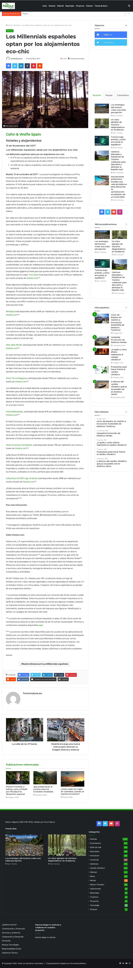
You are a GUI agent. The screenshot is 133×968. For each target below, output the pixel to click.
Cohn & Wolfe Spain (23, 134)
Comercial (94, 860)
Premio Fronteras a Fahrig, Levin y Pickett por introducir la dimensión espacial (16, 790)
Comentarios (123, 95)
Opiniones (94, 864)
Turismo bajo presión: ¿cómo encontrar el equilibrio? (43, 14)
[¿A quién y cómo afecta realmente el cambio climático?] (102, 351)
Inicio (44, 6)
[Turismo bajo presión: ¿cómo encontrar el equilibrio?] (102, 141)
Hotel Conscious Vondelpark (19, 445)
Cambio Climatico (97, 868)
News (92, 876)
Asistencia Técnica (10, 953)
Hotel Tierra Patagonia (16, 378)
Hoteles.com (32, 278)
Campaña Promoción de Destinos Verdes (119, 339)
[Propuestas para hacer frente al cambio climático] (102, 370)
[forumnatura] (8, 6)
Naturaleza (94, 851)
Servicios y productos (11, 933)
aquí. (41, 625)
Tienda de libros (101, 6)
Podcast (89, 6)
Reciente (97, 95)
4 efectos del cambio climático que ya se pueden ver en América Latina (119, 387)
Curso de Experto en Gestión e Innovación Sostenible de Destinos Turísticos (117, 322)
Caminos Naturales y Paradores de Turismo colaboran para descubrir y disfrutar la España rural (118, 161)
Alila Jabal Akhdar (14, 345)
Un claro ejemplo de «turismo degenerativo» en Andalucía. (118, 124)
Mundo (93, 880)
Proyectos (80, 6)
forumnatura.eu (16, 59)
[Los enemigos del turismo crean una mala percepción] (102, 108)
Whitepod (10, 311)
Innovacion (94, 856)
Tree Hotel (33, 274)
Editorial (60, 6)
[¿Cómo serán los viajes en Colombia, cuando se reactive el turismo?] (72, 779)
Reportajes (69, 6)
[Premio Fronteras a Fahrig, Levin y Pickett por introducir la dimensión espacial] (17, 777)
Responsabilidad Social (11, 949)
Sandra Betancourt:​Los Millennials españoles (45, 664)
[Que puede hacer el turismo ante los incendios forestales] (45, 777)
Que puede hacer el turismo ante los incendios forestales (43, 789)
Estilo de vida (95, 847)
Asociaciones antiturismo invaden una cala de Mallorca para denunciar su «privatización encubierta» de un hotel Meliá (119, 187)
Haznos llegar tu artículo (45, 937)
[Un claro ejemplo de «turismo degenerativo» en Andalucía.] (102, 123)
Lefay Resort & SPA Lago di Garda (21, 478)
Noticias (52, 6)
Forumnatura (95, 843)
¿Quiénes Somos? (9, 925)
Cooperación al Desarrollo (13, 937)
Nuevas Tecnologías (10, 945)
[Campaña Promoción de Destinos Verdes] (102, 341)
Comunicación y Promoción (13, 929)
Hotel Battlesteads (14, 411)
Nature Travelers (97, 885)
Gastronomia (95, 889)
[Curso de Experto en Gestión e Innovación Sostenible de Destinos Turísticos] (102, 318)
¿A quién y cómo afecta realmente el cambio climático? (119, 354)
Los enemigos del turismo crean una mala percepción (118, 109)
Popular (109, 95)
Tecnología (94, 905)
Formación (6, 941)
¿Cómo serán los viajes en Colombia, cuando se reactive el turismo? (72, 791)
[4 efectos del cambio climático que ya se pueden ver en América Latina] (102, 384)
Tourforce (94, 897)
